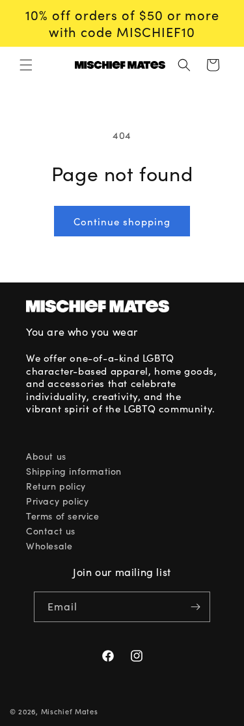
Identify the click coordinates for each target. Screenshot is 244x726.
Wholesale (49, 546)
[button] (26, 65)
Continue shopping (122, 221)
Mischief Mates (69, 711)
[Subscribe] (195, 607)
